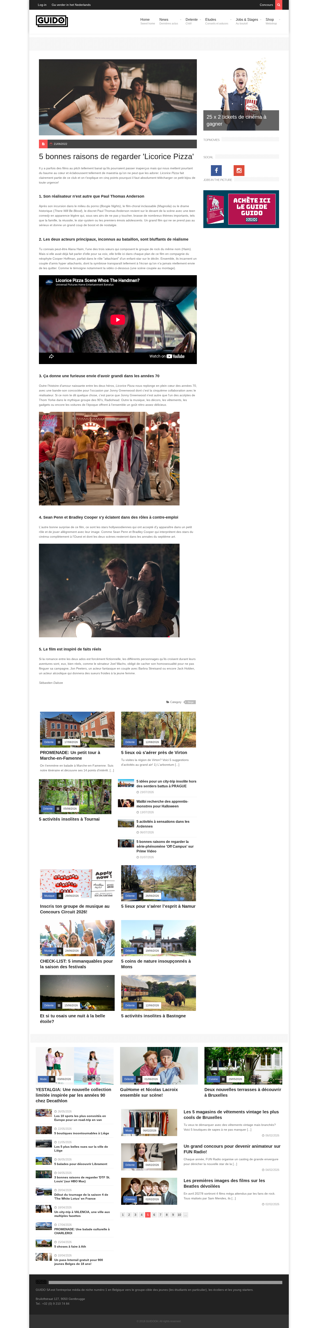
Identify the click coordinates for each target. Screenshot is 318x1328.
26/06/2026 (152, 895)
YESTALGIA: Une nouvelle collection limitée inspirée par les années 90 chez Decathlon (73, 1095)
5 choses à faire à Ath (70, 1246)
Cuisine (213, 1079)
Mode (43, 1079)
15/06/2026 (71, 1005)
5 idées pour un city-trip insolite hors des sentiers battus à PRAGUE (166, 784)
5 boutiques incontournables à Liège (81, 1133)
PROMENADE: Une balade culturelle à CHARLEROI (82, 1231)
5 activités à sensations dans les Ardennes (163, 824)
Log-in (42, 4)
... (185, 1214)
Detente (192, 21)
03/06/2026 (64, 1079)
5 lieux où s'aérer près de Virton (154, 752)
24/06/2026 (72, 950)
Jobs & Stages (247, 21)
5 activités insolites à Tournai (69, 819)
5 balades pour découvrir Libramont (80, 1164)
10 (179, 1214)
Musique (49, 895)
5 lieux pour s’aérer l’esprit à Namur (158, 906)
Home (147, 21)
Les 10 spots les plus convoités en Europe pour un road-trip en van (80, 1118)
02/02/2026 (152, 1199)
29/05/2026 (235, 1079)
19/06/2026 (152, 950)
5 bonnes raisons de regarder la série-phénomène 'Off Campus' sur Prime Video (165, 846)
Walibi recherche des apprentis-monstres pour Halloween (162, 804)
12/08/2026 (152, 742)
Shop (271, 21)
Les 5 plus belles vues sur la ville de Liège (81, 1148)
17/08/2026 (71, 742)
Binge (191, 702)
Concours (266, 4)
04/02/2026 (152, 1165)
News (168, 21)
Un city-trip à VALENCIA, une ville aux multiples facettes (82, 1214)
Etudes (216, 21)
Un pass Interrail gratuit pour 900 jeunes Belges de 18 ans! (78, 1262)
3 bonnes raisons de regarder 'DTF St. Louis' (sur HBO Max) (82, 1179)
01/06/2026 (151, 1079)
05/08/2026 (70, 808)
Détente (49, 742)
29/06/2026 (72, 895)
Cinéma (130, 1199)
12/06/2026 (152, 1005)
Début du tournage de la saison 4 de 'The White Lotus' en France (81, 1196)
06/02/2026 (149, 1130)
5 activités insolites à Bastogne (153, 1015)
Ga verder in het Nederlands (71, 4)
